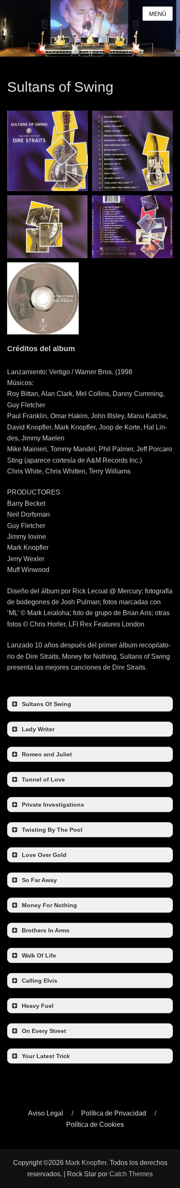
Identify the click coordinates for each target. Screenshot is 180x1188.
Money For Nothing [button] (49, 905)
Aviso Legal (45, 1113)
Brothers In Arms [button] (45, 930)
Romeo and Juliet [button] (47, 754)
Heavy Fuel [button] (38, 1005)
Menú (157, 13)
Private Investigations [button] (53, 804)
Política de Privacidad (113, 1113)
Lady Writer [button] (38, 729)
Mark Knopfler (85, 1162)
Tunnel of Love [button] (43, 779)
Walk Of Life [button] (39, 955)
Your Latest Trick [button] (46, 1056)
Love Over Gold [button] (44, 855)
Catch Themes (131, 1174)
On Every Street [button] (44, 1031)
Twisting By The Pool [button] (52, 829)
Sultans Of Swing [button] (46, 704)
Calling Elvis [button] (39, 980)
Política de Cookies (95, 1124)
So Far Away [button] (39, 880)
